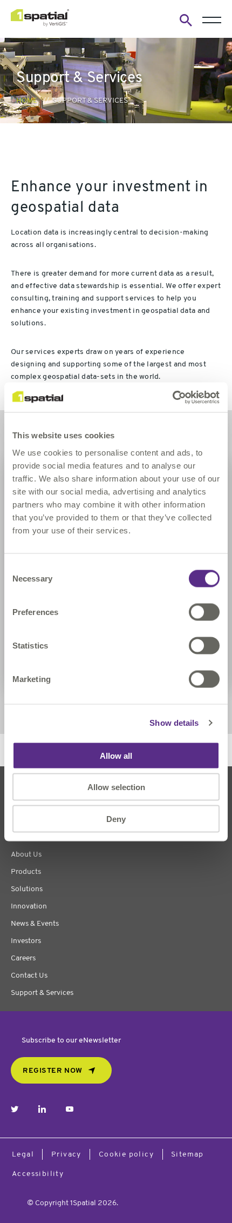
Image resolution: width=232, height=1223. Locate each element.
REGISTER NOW (53, 1071)
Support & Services (42, 993)
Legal (23, 1155)
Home (26, 101)
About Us (26, 855)
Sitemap (187, 1155)
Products (26, 872)
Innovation (29, 907)
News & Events (35, 924)
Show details (174, 722)
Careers (23, 958)
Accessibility (38, 1174)
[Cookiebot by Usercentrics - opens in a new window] (172, 397)
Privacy (66, 1155)
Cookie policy (126, 1155)
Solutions (27, 889)
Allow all (116, 755)
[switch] (204, 611)
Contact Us (29, 976)
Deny (116, 818)
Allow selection (116, 787)
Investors (26, 941)
